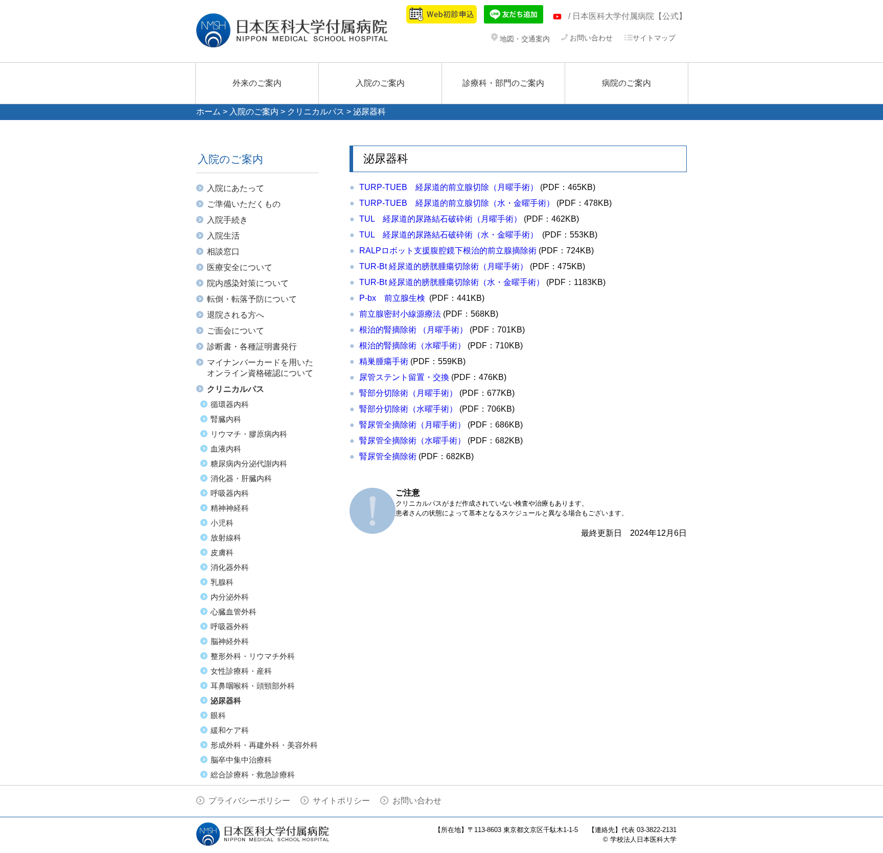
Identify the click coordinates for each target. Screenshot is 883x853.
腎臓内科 (226, 419)
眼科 (218, 715)
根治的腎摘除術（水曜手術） (412, 345)
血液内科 (226, 448)
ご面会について (235, 330)
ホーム (208, 111)
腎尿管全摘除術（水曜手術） (412, 440)
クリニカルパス (315, 111)
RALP (448, 250)
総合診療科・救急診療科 (253, 774)
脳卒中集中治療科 (241, 759)
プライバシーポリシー (249, 800)
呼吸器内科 (230, 493)
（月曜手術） (413, 329)
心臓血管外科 (234, 611)
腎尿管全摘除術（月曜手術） (412, 424)
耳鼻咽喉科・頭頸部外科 (253, 685)
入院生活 (223, 235)
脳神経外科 (230, 641)
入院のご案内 (380, 83)
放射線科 (226, 537)
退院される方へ (235, 315)
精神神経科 (230, 508)
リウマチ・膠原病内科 (249, 434)
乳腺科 (222, 582)
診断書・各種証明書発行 (252, 346)
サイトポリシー (341, 800)
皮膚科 (222, 552)
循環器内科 (230, 404)
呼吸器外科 (230, 626)
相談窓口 (223, 251)
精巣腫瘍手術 (383, 361)
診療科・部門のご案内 (503, 83)
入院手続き (227, 220)
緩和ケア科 (230, 730)
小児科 (222, 522)
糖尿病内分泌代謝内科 (249, 463)
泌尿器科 (226, 700)
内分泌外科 (230, 597)
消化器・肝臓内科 (241, 478)
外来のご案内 (257, 83)
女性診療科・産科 (241, 671)
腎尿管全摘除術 (387, 456)
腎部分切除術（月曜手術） (408, 393)
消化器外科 (230, 567)
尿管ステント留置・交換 (404, 377)
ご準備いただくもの (244, 204)
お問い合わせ (590, 38)
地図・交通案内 (524, 39)
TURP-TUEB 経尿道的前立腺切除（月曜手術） (448, 187)
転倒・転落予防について (252, 299)
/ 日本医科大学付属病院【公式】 (627, 16)
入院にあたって (235, 188)
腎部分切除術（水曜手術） (408, 409)
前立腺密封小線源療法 (400, 314)
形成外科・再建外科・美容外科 (264, 745)
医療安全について (239, 267)
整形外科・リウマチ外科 (253, 656)
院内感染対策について (248, 283)
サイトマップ (654, 38)
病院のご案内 (626, 83)
